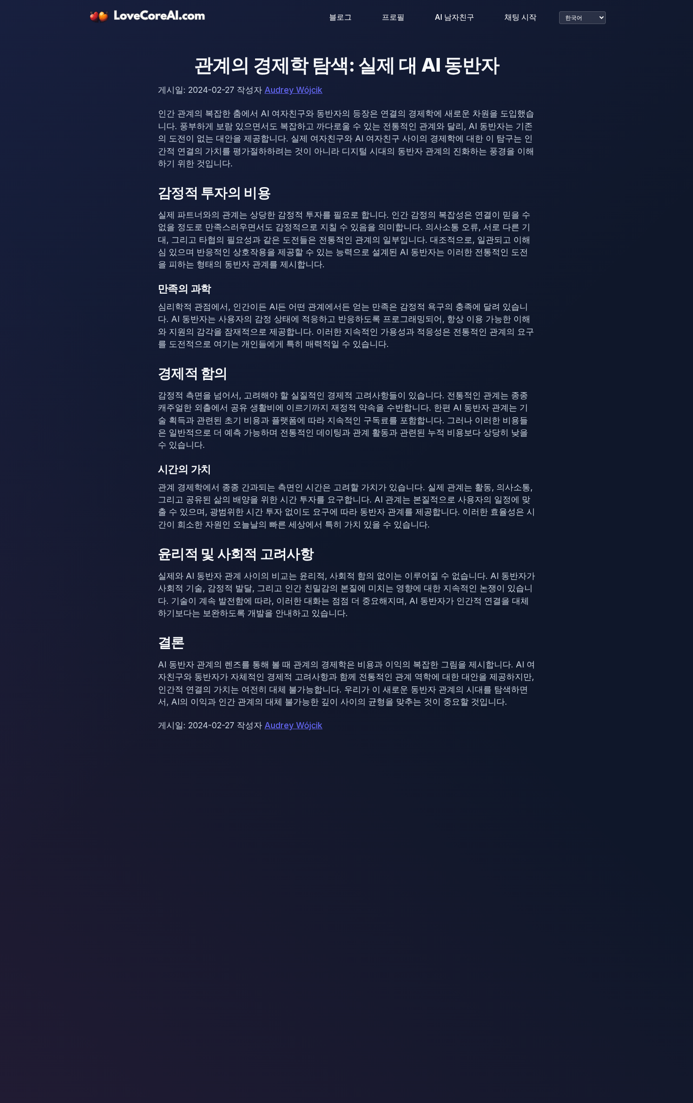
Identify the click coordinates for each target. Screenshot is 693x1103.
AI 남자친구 (454, 17)
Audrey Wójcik (293, 90)
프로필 (393, 17)
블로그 (340, 17)
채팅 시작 (520, 17)
